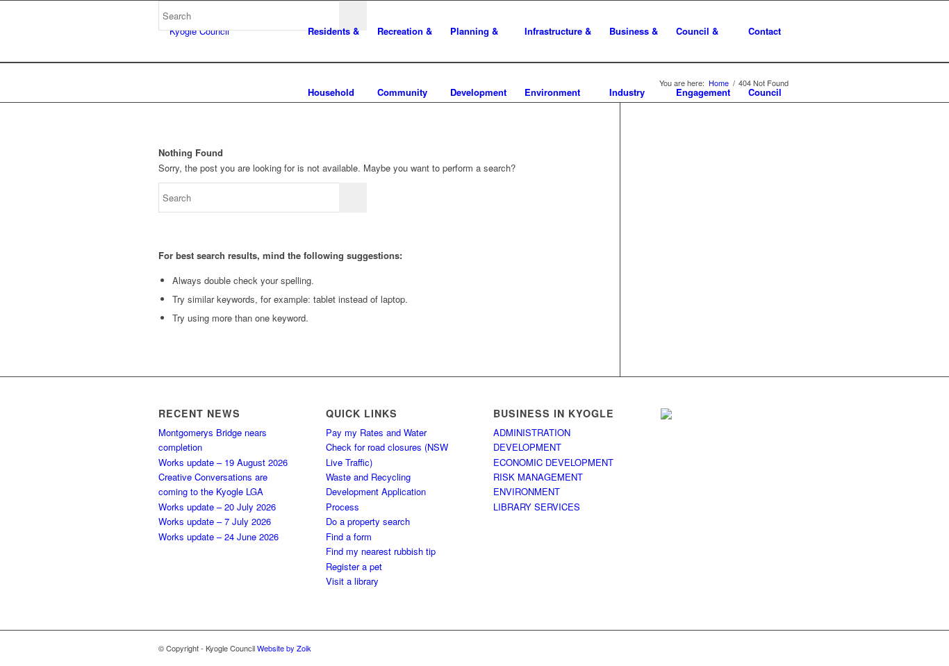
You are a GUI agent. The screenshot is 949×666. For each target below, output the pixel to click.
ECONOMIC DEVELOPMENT (553, 462)
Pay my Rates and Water (376, 432)
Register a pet (354, 566)
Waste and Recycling (368, 476)
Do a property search (368, 521)
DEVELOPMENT (527, 446)
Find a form (349, 536)
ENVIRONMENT (526, 491)
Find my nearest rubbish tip (381, 551)
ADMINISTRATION (531, 432)
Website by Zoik (284, 647)
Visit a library (352, 581)
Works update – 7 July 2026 (214, 521)
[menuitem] (333, 31)
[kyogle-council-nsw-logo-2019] (193, 31)
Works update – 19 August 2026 (223, 462)
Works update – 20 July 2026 (217, 506)
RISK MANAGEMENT (538, 476)
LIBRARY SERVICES (536, 506)
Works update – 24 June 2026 (218, 536)
